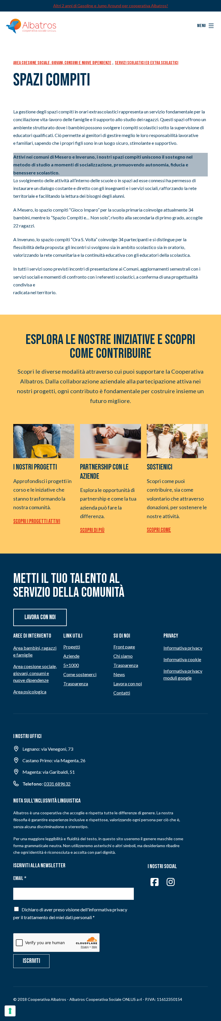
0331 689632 (57, 783)
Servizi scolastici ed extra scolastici (146, 63)
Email (19, 878)
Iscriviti (31, 961)
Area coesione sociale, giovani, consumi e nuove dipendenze (62, 63)
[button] (205, 26)
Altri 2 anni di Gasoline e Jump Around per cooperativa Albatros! (110, 5)
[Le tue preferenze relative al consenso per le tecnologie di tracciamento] (10, 1010)
